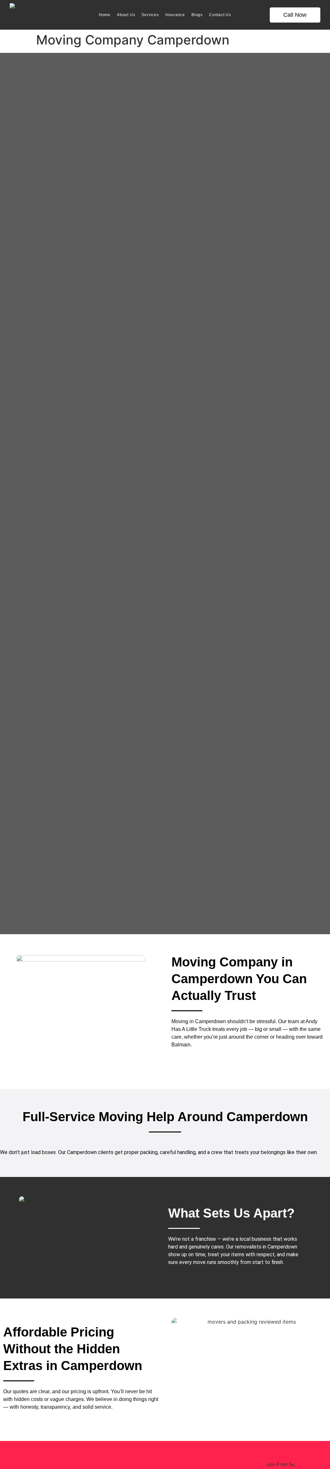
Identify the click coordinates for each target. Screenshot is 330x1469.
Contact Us (220, 15)
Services (150, 15)
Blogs (197, 15)
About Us (126, 15)
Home (105, 15)
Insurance (175, 15)
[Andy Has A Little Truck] (24, 14)
